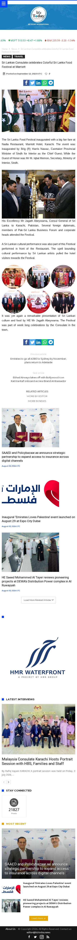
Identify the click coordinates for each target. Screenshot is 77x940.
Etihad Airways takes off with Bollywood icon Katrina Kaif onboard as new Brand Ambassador (38, 377)
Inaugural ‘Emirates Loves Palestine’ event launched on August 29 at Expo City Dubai (38, 519)
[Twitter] (35, 917)
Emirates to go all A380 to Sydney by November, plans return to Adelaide (38, 358)
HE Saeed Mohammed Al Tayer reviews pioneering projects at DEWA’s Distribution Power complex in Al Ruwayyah (36, 581)
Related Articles (37, 391)
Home (5, 49)
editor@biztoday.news (38, 912)
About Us (10, 909)
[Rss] (48, 917)
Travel (18, 56)
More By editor (37, 396)
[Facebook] (29, 917)
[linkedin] (38, 83)
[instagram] (42, 917)
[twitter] (32, 83)
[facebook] (26, 83)
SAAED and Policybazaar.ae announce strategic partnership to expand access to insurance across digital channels (35, 456)
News (14, 49)
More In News (37, 401)
